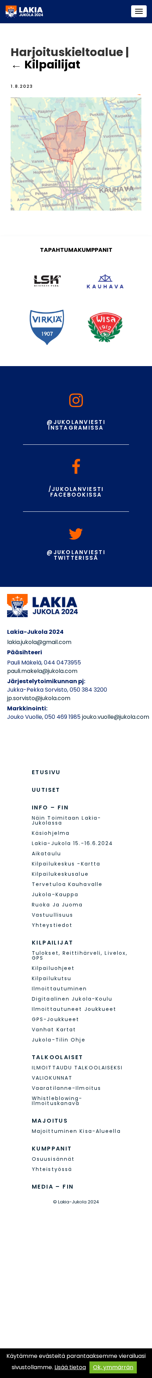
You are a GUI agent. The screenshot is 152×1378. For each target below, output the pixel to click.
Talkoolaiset (57, 1057)
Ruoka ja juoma (57, 904)
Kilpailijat (45, 64)
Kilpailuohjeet (53, 968)
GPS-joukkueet (55, 1019)
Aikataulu (46, 853)
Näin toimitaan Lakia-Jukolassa (66, 820)
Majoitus (50, 1121)
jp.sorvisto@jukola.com (38, 698)
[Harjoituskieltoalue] (76, 154)
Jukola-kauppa (55, 894)
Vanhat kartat (54, 1029)
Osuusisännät (53, 1159)
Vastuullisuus (52, 914)
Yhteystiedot (52, 925)
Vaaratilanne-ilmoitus (66, 1088)
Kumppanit (52, 1149)
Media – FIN (53, 1187)
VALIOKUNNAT (52, 1077)
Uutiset (46, 790)
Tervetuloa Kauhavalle (67, 884)
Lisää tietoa (70, 1367)
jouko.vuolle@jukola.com (115, 717)
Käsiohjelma (51, 833)
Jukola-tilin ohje (59, 1039)
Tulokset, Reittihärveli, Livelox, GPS (80, 955)
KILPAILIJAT (52, 943)
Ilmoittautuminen (59, 988)
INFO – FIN (50, 807)
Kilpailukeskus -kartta (66, 863)
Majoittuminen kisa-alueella (76, 1131)
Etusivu (46, 772)
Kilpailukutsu (51, 978)
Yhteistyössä (52, 1169)
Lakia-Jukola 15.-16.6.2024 (72, 843)
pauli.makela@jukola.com (42, 671)
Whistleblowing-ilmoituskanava (57, 1101)
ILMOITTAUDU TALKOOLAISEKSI (77, 1067)
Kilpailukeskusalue (60, 874)
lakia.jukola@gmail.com (39, 642)
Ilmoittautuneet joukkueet (74, 1009)
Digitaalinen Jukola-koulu (72, 998)
